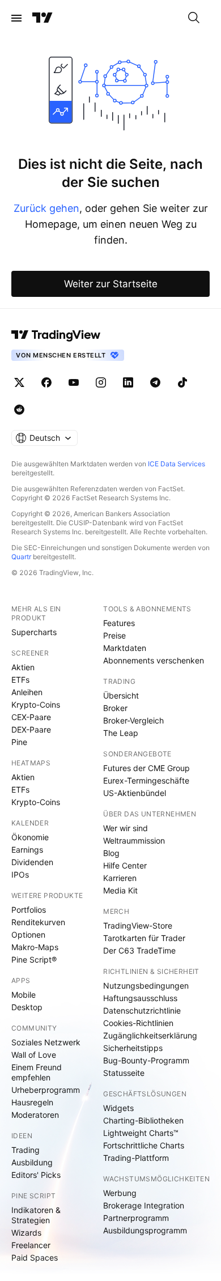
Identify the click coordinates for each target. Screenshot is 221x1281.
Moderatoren (35, 1115)
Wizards (26, 1232)
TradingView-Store (137, 925)
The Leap (120, 733)
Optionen (28, 934)
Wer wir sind (125, 828)
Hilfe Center (125, 865)
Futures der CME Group (146, 768)
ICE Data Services (176, 463)
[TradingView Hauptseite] (42, 18)
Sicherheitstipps (133, 1048)
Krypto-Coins (35, 704)
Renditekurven (38, 922)
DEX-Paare (31, 729)
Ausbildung (32, 1162)
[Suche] (193, 18)
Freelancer (30, 1245)
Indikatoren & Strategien (36, 1215)
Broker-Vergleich (133, 720)
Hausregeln (32, 1102)
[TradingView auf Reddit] (19, 410)
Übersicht (121, 695)
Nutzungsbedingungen (146, 985)
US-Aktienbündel (134, 793)
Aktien (23, 667)
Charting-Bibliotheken (143, 1120)
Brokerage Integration (143, 1205)
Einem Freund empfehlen (36, 1072)
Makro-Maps (34, 947)
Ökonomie (30, 837)
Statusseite (123, 1073)
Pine (19, 742)
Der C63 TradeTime (139, 950)
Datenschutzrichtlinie (142, 1010)
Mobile (23, 994)
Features (119, 623)
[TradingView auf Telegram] (155, 382)
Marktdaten (124, 648)
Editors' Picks (36, 1175)
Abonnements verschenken (153, 660)
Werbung (120, 1193)
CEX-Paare (31, 717)
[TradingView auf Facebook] (46, 382)
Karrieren (120, 878)
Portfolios (28, 909)
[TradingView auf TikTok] (182, 382)
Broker (115, 708)
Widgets (118, 1108)
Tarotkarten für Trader (144, 938)
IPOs (20, 874)
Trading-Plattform (136, 1158)
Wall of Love (33, 1054)
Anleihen (26, 692)
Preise (114, 635)
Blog (111, 853)
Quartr (21, 556)
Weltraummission (134, 840)
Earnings (27, 849)
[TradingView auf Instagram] (101, 382)
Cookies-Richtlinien (138, 1023)
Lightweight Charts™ (140, 1133)
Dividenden (32, 862)
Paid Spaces (34, 1257)
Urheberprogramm (45, 1090)
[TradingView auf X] (19, 382)
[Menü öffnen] (16, 18)
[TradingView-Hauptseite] (56, 335)
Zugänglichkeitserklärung (150, 1035)
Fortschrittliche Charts (143, 1145)
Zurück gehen (46, 208)
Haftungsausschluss (140, 998)
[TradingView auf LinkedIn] (128, 382)
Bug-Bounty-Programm (146, 1060)
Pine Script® (34, 959)
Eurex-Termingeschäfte (146, 780)
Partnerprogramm (136, 1218)
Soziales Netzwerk (45, 1042)
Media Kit (120, 890)
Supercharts (34, 632)
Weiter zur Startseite (111, 284)
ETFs (20, 679)
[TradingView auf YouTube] (74, 382)
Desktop (26, 1007)
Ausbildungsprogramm (145, 1230)
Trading (25, 1150)
